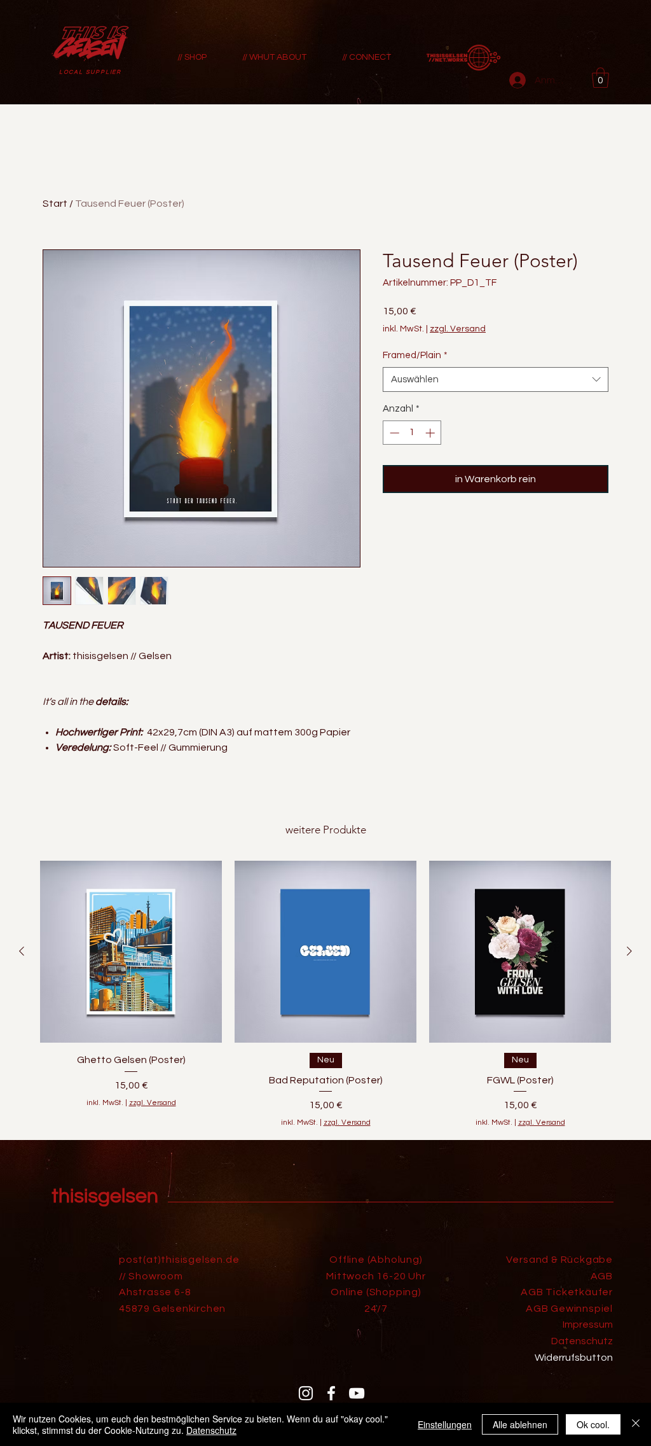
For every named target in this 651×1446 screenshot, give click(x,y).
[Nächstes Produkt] (629, 951)
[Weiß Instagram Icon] (305, 1393)
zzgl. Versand (458, 328)
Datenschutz (211, 1430)
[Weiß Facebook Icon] (331, 1393)
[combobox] (495, 379)
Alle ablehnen (520, 1424)
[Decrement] (393, 433)
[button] (600, 77)
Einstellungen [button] (445, 1424)
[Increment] (431, 433)
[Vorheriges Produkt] (21, 951)
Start (55, 203)
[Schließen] (635, 1424)
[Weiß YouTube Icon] (356, 1393)
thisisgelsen (104, 1196)
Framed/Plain (415, 355)
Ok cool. (593, 1424)
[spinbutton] (412, 433)
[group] (325, 994)
